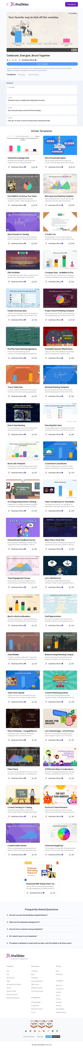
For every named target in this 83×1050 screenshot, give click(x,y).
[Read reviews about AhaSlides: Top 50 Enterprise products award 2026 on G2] (49, 1024)
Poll (8, 974)
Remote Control (12, 994)
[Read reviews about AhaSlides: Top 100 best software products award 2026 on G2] (34, 1024)
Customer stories (37, 991)
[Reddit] (57, 1031)
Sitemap (40, 1036)
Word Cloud (11, 978)
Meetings (21, 74)
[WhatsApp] (30, 1031)
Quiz (8, 971)
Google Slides (36, 1002)
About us (59, 985)
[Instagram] (52, 1031)
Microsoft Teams (37, 1009)
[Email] (26, 1031)
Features (10, 966)
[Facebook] (48, 1031)
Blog (32, 974)
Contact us (59, 989)
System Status (28, 1036)
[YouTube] (43, 1031)
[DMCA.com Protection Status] (52, 1036)
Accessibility (60, 1009)
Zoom (33, 1012)
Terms (58, 995)
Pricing (58, 966)
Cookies (59, 1002)
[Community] (34, 1031)
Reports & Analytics (13, 998)
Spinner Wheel (11, 991)
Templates (34, 978)
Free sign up (71, 4)
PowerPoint (35, 1005)
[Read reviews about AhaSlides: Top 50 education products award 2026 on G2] (41, 1024)
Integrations (35, 997)
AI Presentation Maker (14, 984)
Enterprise (59, 974)
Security (58, 1005)
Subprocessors (61, 1012)
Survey (9, 988)
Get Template (43, 64)
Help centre (35, 984)
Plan (57, 971)
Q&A (8, 981)
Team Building (33, 74)
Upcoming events (37, 981)
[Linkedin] (39, 1031)
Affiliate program (37, 988)
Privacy (58, 999)
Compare (34, 971)
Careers (58, 992)
